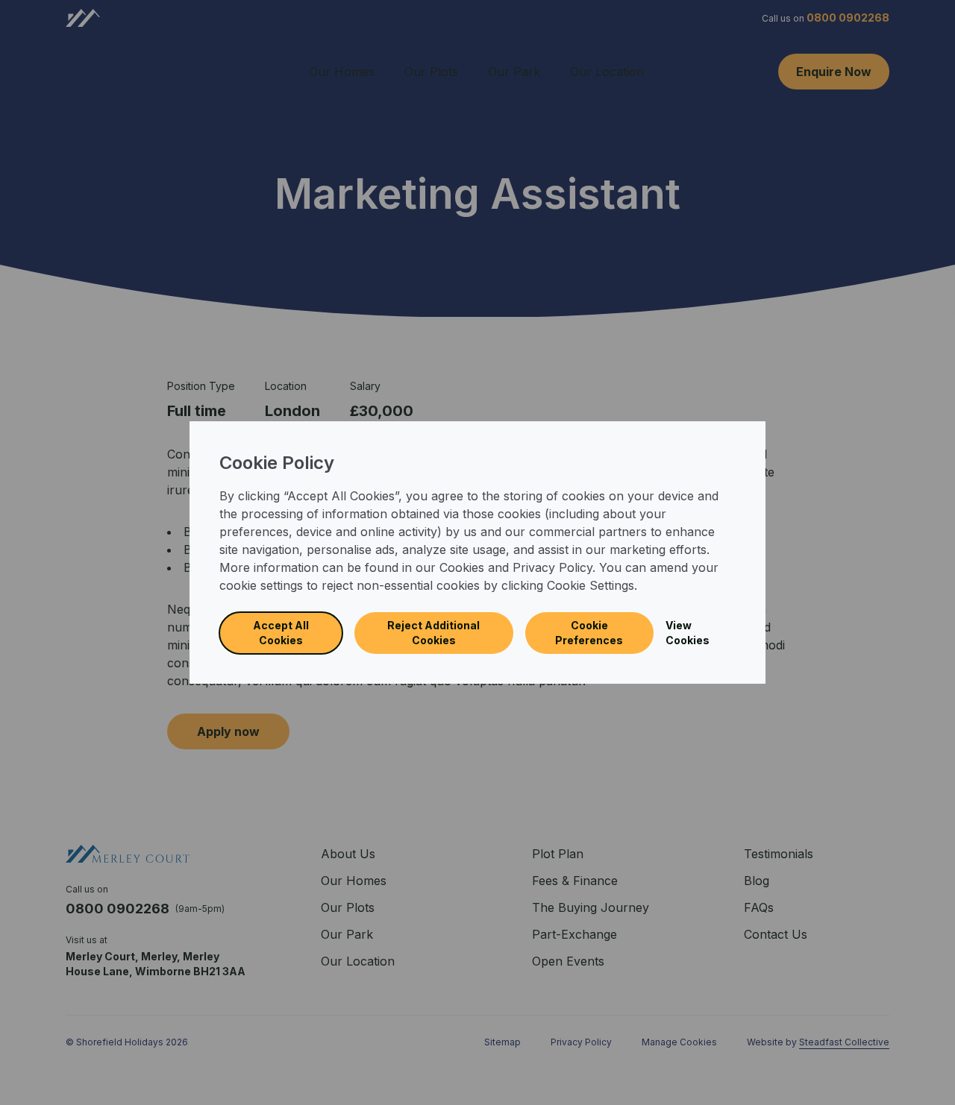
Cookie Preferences (589, 632)
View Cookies (688, 632)
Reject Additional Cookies (433, 632)
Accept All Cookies (281, 632)
